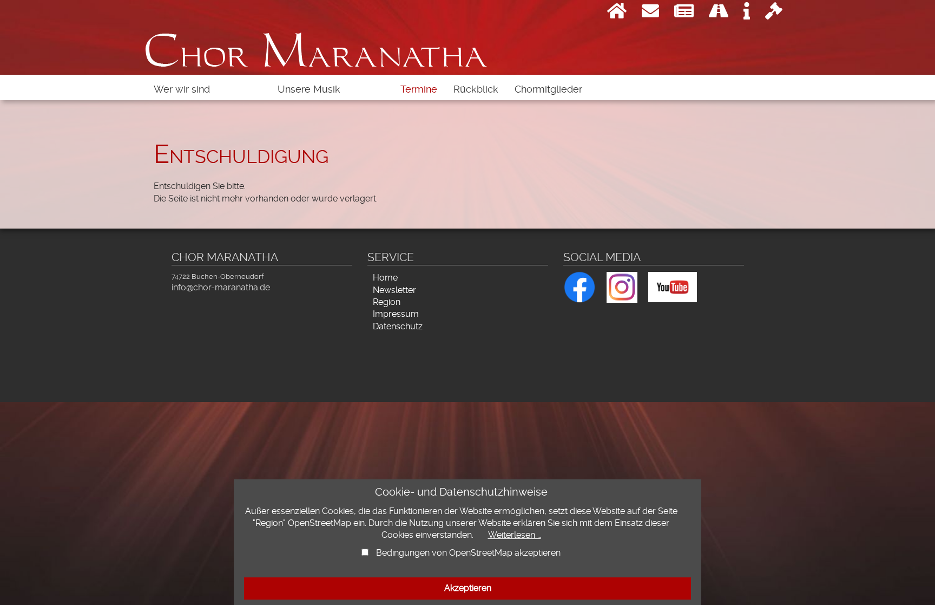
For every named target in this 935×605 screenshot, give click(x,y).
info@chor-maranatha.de (221, 287)
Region (386, 302)
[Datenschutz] (774, 14)
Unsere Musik (309, 89)
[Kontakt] (650, 14)
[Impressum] (746, 14)
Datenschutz (398, 326)
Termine (418, 89)
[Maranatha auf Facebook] (579, 285)
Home (385, 277)
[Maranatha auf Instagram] (622, 286)
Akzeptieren (467, 588)
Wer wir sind (182, 89)
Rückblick (475, 89)
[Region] (718, 14)
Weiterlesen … (514, 535)
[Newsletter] (684, 14)
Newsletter (394, 290)
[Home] (617, 14)
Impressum (396, 314)
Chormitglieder (548, 89)
